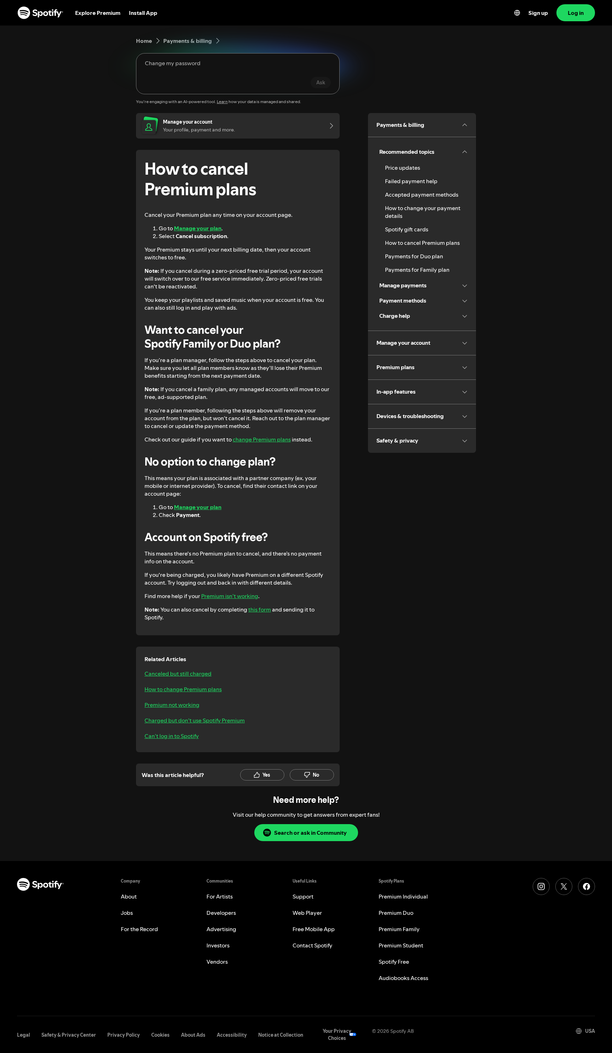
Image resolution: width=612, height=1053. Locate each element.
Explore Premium (97, 13)
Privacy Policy (123, 1034)
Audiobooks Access (403, 978)
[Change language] (517, 12)
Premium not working (171, 705)
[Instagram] (541, 886)
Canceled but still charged (177, 673)
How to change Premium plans (183, 689)
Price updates (402, 167)
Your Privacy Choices (337, 1034)
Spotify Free (394, 961)
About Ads (193, 1034)
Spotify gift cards (406, 229)
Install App (143, 13)
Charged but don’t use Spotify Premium (194, 720)
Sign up (538, 13)
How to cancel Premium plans (422, 243)
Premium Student (401, 945)
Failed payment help (411, 181)
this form (259, 609)
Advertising (221, 929)
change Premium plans (262, 439)
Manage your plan (197, 228)
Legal (23, 1034)
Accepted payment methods (421, 194)
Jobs (127, 913)
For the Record (139, 929)
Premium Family (399, 929)
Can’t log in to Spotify (171, 736)
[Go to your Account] (329, 125)
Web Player (307, 913)
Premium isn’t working (229, 596)
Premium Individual (403, 896)
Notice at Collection (280, 1034)
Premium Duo (396, 913)
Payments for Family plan (417, 270)
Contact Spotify (312, 945)
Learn (222, 101)
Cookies (160, 1034)
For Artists (219, 896)
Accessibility (232, 1034)
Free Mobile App (314, 929)
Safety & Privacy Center (68, 1034)
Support (303, 896)
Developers (221, 913)
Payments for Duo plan (414, 256)
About (129, 896)
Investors (218, 945)
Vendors (217, 961)
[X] (563, 886)
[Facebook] (586, 886)
